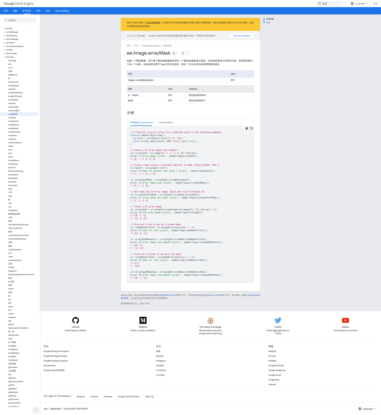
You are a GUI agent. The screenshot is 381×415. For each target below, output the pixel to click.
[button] (19, 28)
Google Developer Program (56, 351)
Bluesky (159, 356)
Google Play (273, 380)
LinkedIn (160, 365)
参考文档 (27, 10)
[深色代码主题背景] (247, 128)
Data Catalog (62, 10)
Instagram (161, 361)
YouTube (160, 375)
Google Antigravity (277, 370)
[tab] (141, 122)
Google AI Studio (276, 365)
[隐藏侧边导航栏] (36, 410)
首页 (6, 10)
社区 (48, 10)
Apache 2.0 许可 (213, 295)
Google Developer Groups (55, 356)
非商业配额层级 (153, 22)
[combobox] (331, 3)
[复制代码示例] (251, 128)
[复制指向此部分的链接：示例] (137, 113)
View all (272, 384)
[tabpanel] (190, 204)
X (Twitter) (161, 370)
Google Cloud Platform (128, 396)
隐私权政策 (56, 409)
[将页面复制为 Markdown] (183, 53)
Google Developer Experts (56, 361)
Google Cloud (274, 375)
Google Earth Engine (151, 46)
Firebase (272, 361)
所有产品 (149, 396)
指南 (15, 10)
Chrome (272, 356)
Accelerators (50, 365)
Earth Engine (24, 4)
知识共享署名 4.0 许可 (167, 295)
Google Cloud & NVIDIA (54, 370)
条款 (46, 409)
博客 (158, 351)
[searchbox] (20, 20)
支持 (38, 10)
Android (272, 351)
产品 (136, 46)
